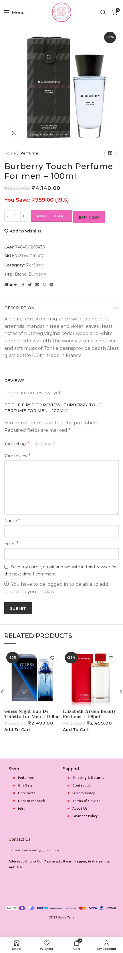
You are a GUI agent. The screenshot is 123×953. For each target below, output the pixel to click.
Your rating (16, 443)
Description (19, 307)
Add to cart (51, 216)
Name (12, 520)
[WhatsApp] (44, 284)
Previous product (104, 153)
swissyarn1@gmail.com (40, 850)
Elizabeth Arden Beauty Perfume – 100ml (89, 714)
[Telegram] (51, 284)
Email (11, 543)
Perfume (29, 153)
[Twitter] (29, 284)
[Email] (37, 284)
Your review (17, 455)
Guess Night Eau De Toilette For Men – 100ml (32, 714)
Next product (116, 153)
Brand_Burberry (30, 274)
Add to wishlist (25, 231)
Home (10, 153)
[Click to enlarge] (14, 133)
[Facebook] (23, 284)
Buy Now (89, 217)
